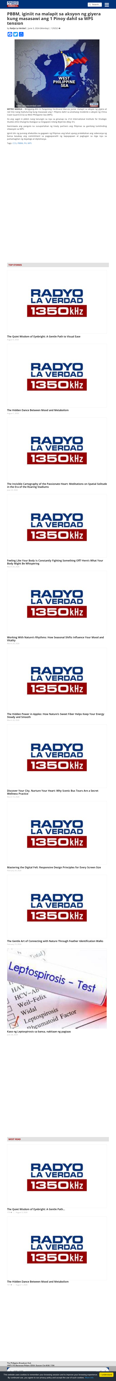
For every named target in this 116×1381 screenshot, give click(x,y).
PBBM (20, 143)
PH (25, 143)
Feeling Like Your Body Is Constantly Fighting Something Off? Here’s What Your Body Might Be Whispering (55, 562)
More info (89, 1377)
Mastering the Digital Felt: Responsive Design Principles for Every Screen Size (54, 867)
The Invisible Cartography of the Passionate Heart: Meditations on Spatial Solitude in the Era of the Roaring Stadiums (57, 485)
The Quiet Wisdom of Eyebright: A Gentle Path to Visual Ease (43, 336)
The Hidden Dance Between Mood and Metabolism (38, 410)
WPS (30, 143)
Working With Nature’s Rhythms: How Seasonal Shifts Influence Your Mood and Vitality (55, 639)
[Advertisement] (58, 1324)
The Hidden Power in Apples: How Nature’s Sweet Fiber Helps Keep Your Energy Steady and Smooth (55, 715)
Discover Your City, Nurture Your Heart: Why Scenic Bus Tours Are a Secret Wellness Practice (52, 792)
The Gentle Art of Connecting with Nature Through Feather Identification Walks (55, 941)
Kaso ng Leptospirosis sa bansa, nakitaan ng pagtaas (39, 1031)
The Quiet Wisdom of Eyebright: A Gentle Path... (36, 1209)
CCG (15, 143)
